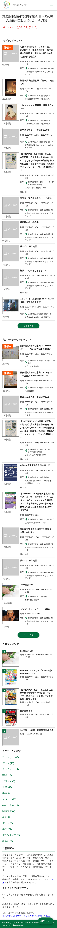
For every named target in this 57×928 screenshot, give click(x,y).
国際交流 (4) (8, 811)
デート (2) (7, 823)
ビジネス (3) (8, 781)
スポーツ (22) (9, 799)
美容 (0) (6, 793)
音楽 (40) (7, 787)
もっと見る (28, 325)
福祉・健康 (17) (10, 805)
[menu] (52, 5)
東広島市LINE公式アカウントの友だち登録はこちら (26, 916)
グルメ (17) (8, 763)
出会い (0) (7, 841)
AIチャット (45, 921)
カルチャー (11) (10, 769)
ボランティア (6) (11, 835)
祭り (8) (6, 817)
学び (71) (7, 829)
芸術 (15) (7, 775)
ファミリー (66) (10, 757)
